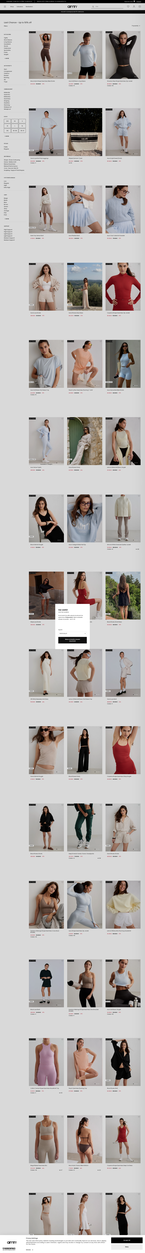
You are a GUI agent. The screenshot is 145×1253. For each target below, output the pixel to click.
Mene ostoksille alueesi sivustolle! (72, 640)
